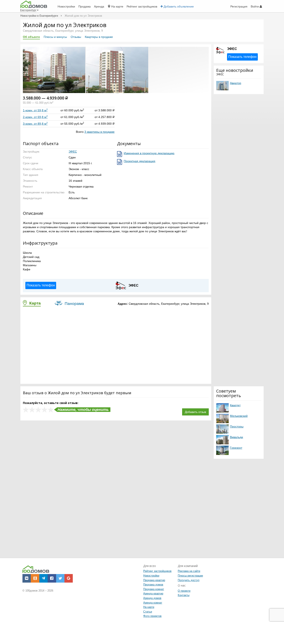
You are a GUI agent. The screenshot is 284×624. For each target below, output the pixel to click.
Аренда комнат (152, 602)
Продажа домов (153, 584)
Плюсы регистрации (190, 575)
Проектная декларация (139, 161)
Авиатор (235, 83)
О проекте (184, 590)
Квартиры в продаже (99, 37)
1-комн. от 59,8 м (35, 110)
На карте (148, 607)
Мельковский (239, 416)
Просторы (236, 426)
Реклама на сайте (189, 571)
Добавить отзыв (195, 412)
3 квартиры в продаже (99, 131)
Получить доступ (188, 580)
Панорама (74, 303)
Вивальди (236, 437)
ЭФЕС (73, 151)
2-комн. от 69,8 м (35, 117)
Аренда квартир (153, 593)
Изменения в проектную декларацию (149, 153)
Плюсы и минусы (55, 37)
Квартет (235, 405)
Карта (34, 303)
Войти (255, 6)
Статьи (147, 611)
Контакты (183, 595)
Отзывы (76, 37)
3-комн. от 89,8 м (35, 123)
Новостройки (151, 575)
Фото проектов (152, 616)
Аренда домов (152, 598)
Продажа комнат (153, 589)
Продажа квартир (154, 580)
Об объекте (31, 37)
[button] (54, 70)
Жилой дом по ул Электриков (64, 25)
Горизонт (236, 447)
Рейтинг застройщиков (157, 571)
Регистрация (238, 6)
